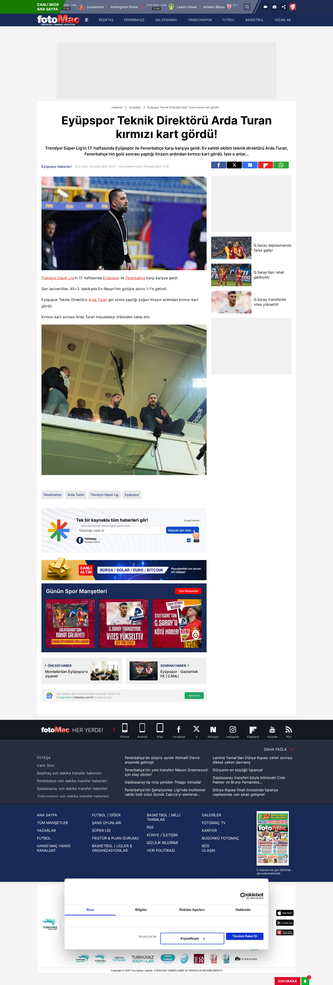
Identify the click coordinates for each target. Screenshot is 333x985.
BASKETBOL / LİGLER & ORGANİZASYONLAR (112, 848)
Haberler (117, 107)
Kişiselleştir (190, 938)
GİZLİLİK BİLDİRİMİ (162, 842)
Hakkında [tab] (243, 910)
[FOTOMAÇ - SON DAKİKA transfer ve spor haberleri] (58, 20)
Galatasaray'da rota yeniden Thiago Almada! (163, 782)
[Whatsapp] (281, 165)
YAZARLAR (46, 830)
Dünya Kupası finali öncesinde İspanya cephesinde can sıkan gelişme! (245, 792)
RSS (150, 827)
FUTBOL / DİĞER (106, 815)
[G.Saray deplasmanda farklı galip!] (231, 248)
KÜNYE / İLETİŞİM (162, 835)
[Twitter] (234, 165)
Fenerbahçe (135, 278)
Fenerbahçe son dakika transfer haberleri (72, 781)
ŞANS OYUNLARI (106, 822)
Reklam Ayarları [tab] (192, 910)
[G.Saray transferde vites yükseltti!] (231, 302)
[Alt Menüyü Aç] (87, 20)
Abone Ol (194, 695)
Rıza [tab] (90, 910)
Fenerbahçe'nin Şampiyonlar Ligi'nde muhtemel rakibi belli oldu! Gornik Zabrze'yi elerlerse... (165, 792)
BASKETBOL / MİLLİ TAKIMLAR (163, 817)
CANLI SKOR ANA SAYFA (48, 6)
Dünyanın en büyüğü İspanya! (238, 770)
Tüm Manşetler (188, 591)
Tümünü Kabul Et (244, 936)
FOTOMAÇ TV (214, 822)
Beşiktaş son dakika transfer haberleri (69, 773)
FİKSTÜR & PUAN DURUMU (115, 838)
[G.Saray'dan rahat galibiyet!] (231, 275)
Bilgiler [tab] (141, 910)
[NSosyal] (250, 165)
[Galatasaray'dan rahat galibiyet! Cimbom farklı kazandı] (70, 623)
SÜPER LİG (101, 830)
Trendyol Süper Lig (57, 278)
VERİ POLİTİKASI (161, 850)
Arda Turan (97, 299)
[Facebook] (218, 165)
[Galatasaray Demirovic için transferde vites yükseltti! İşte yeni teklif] (123, 623)
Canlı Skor (46, 765)
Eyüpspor (135, 107)
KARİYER (209, 830)
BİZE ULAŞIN (208, 848)
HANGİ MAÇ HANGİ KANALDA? (53, 848)
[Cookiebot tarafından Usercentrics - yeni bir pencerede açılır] (243, 896)
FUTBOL (44, 838)
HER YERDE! (87, 730)
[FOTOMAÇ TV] (265, 6)
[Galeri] (274, 6)
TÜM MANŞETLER (52, 822)
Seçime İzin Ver (148, 936)
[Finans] (124, 569)
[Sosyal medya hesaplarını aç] (283, 6)
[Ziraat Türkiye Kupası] (292, 6)
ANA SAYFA (47, 815)
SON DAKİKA (287, 981)
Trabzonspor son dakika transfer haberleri (73, 796)
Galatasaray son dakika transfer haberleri (72, 788)
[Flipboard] (265, 165)
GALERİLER (211, 815)
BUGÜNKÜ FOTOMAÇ (220, 838)
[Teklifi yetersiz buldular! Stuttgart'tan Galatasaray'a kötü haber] (177, 623)
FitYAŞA (44, 757)
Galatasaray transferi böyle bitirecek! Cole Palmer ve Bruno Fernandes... (249, 779)
